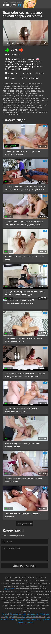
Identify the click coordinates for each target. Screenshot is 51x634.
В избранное (14, 54)
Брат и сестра (15, 59)
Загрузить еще (25, 523)
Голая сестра (28, 66)
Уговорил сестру (21, 69)
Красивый (32, 61)
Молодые (9, 61)
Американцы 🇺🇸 (31, 59)
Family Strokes (31, 78)
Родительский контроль (28, 619)
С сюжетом (21, 61)
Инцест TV (9, 589)
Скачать (12, 78)
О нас (5, 614)
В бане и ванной (23, 64)
